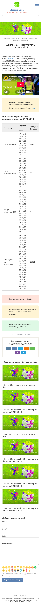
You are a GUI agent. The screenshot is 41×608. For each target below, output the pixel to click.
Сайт (4, 536)
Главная (6, 38)
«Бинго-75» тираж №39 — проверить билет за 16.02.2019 (20, 460)
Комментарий (7, 543)
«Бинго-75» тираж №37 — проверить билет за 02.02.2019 (20, 509)
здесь (32, 108)
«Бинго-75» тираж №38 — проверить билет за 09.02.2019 (20, 484)
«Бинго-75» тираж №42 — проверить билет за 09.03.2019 (20, 410)
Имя (4, 522)
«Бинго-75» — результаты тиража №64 (19, 386)
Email (4, 529)
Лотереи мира (17, 10)
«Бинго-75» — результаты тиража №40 (19, 435)
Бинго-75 (10, 59)
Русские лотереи (15, 38)
